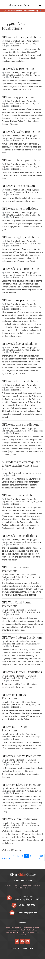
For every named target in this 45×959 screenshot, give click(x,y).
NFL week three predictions (20, 424)
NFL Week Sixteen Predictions (22, 637)
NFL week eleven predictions (21, 160)
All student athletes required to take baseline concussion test (21, 465)
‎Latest (16, 880)
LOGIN (31, 948)
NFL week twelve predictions (21, 132)
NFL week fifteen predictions (21, 37)
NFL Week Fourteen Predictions (15, 696)
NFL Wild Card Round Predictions (17, 604)
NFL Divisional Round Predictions (16, 569)
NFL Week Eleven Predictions (21, 784)
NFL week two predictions (19, 495)
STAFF (24, 948)
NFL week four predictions (20, 381)
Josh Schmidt (18, 577)
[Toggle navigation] (40, 5)
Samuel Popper (26, 41)
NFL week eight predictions (20, 237)
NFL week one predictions (19, 535)
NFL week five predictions (19, 343)
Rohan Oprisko (11, 41)
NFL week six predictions (18, 300)
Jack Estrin (9, 574)
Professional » (16, 45)
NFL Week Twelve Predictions (21, 756)
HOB (30, 880)
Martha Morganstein (14, 473)
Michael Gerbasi (23, 574)
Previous (6, 858)
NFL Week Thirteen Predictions (15, 728)
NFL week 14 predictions (18, 68)
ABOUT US (16, 948)
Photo (24, 880)
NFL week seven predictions (20, 269)
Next (41, 856)
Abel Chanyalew (17, 43)
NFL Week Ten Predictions (19, 819)
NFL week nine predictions (20, 208)
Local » (13, 475)
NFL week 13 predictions (18, 97)
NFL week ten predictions (19, 186)
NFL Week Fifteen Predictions (22, 672)
